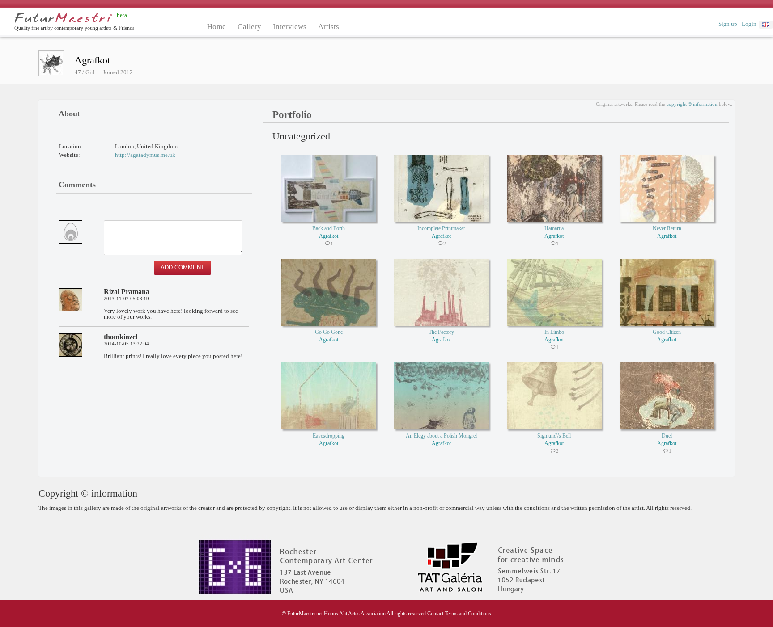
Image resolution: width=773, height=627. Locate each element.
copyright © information (692, 104)
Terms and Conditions (468, 613)
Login (749, 24)
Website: (69, 155)
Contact (435, 613)
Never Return (667, 228)
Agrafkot (328, 236)
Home (216, 26)
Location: (71, 146)
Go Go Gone (329, 332)
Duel (667, 436)
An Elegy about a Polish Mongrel (441, 436)
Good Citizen (667, 332)
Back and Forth (328, 228)
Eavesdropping (328, 436)
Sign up (727, 24)
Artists (328, 26)
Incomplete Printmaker (441, 228)
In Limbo (554, 332)
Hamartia (554, 228)
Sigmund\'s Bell (554, 436)
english (766, 25)
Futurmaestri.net (63, 18)
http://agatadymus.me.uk (145, 154)
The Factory (441, 332)
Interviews (289, 26)
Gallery (249, 26)
